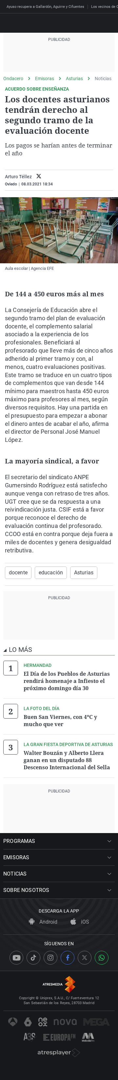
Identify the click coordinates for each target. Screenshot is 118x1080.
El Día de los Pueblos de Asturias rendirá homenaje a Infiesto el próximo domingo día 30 (67, 681)
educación (51, 572)
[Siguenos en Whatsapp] (101, 958)
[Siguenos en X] (84, 958)
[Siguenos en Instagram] (50, 958)
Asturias (74, 78)
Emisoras (44, 78)
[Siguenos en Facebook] (67, 958)
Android (47, 922)
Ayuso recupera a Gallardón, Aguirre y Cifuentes (45, 7)
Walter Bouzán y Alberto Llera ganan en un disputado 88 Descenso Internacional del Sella (67, 760)
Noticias (103, 78)
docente (18, 572)
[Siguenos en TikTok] (33, 958)
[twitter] (38, 176)
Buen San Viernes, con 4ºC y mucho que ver (60, 720)
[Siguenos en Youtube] (16, 958)
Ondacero (13, 78)
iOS (84, 922)
